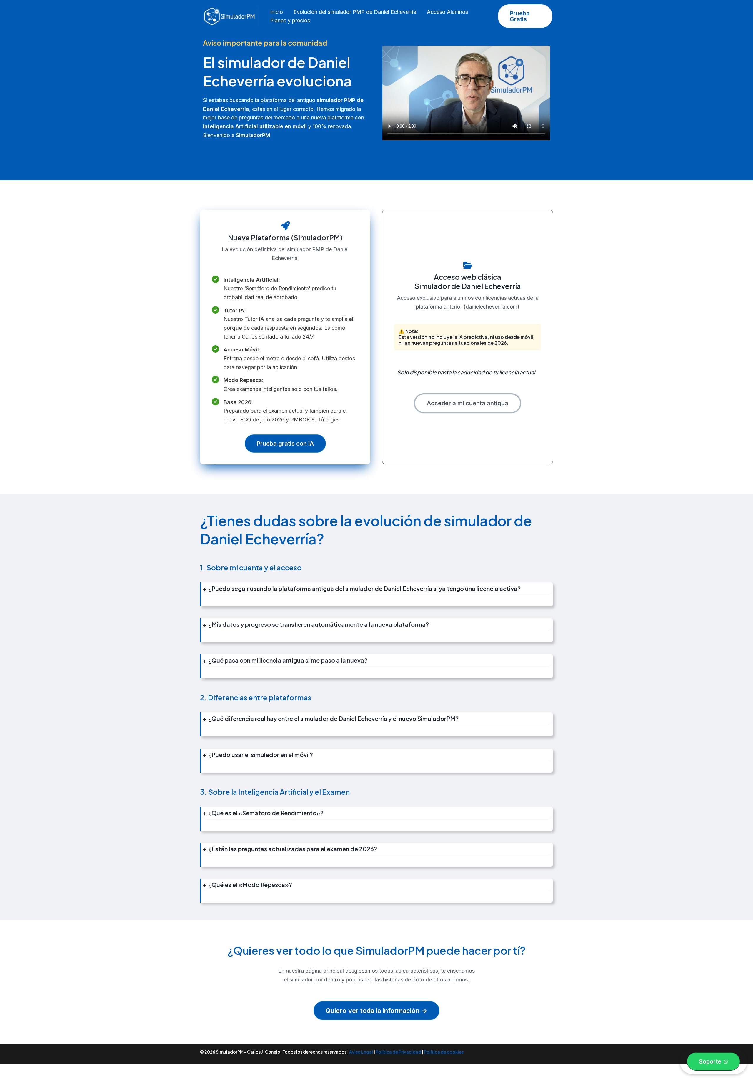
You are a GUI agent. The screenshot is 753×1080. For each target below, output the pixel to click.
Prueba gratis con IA (285, 443)
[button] (525, 16)
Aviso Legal (361, 1051)
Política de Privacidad (398, 1051)
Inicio (276, 12)
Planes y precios (290, 20)
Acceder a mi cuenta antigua (467, 403)
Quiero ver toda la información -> (376, 1010)
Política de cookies (444, 1051)
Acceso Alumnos (447, 12)
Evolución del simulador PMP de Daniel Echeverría (355, 12)
